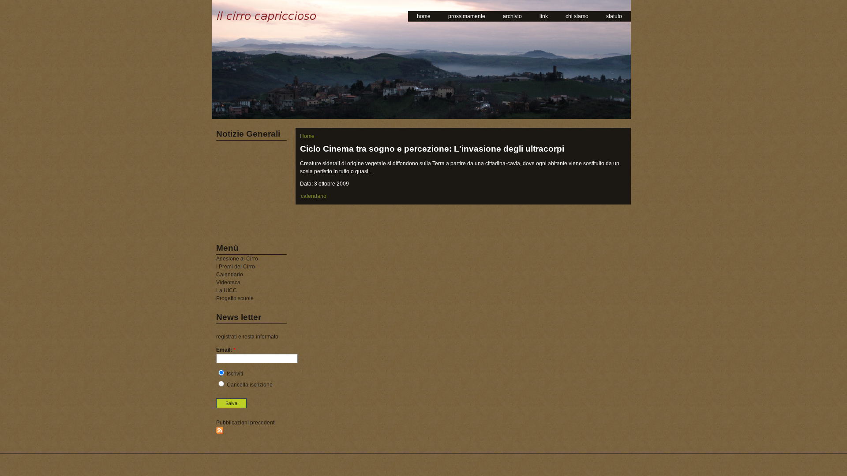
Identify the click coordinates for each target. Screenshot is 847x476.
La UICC (226, 290)
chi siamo (577, 16)
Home (307, 136)
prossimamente (466, 16)
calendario (313, 196)
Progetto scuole (235, 298)
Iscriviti (234, 374)
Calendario (229, 274)
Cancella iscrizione (249, 385)
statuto (614, 16)
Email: (226, 350)
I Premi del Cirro (235, 267)
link (544, 16)
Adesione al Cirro (237, 259)
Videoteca (228, 282)
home (424, 16)
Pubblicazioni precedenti (246, 423)
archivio (512, 16)
